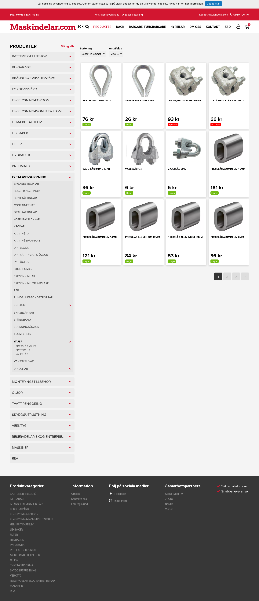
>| (245, 277)
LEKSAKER (16, 529)
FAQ (228, 27)
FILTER (14, 534)
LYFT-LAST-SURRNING (23, 550)
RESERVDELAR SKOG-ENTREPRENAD (32, 580)
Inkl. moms (16, 14)
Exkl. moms (32, 14)
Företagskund (79, 504)
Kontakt (213, 27)
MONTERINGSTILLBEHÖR (25, 555)
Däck (120, 27)
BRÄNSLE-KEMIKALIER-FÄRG (27, 504)
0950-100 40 (241, 14)
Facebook (120, 493)
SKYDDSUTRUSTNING (23, 570)
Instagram (120, 500)
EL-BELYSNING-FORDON (24, 514)
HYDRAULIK (17, 539)
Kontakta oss (79, 498)
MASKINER (16, 585)
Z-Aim (169, 498)
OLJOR (14, 560)
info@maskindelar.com (215, 14)
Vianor (169, 509)
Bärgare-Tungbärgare (147, 27)
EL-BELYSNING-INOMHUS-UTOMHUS (31, 519)
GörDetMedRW (174, 493)
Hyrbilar (177, 27)
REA (12, 590)
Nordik (169, 504)
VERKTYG (16, 575)
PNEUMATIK (17, 544)
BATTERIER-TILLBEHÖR (24, 493)
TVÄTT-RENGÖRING (21, 565)
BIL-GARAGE (17, 498)
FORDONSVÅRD (19, 509)
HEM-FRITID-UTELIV (22, 524)
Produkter (102, 27)
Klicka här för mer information (186, 3)
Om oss (195, 27)
